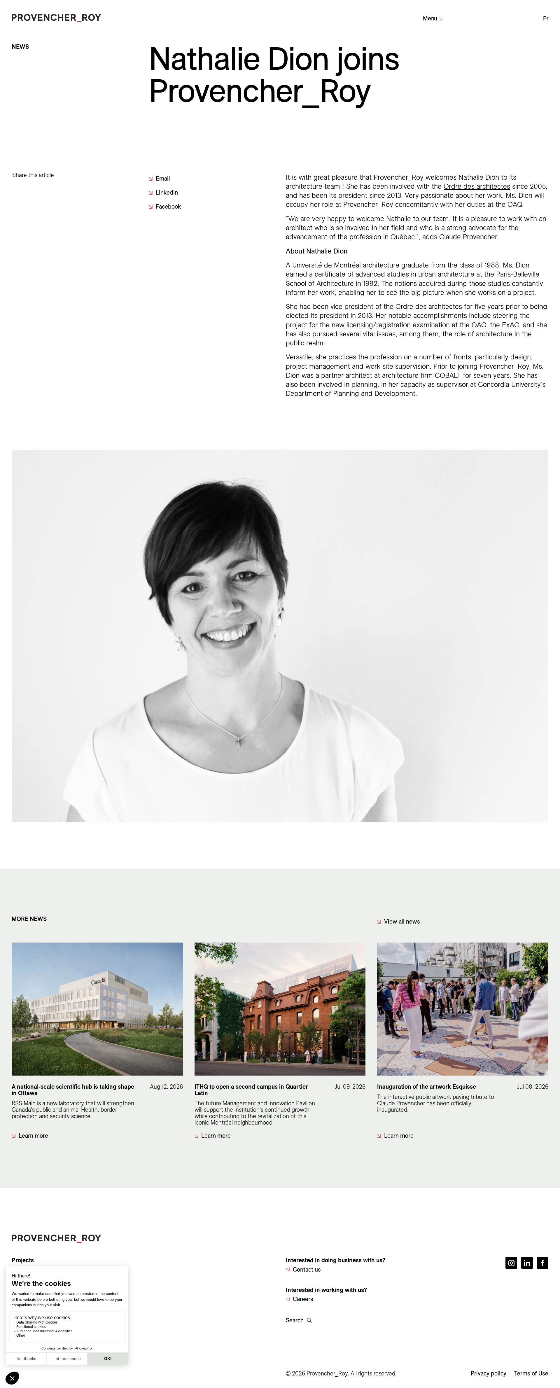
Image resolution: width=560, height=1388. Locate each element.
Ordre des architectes (477, 186)
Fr (545, 18)
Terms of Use (531, 1373)
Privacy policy (488, 1373)
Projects (23, 1260)
